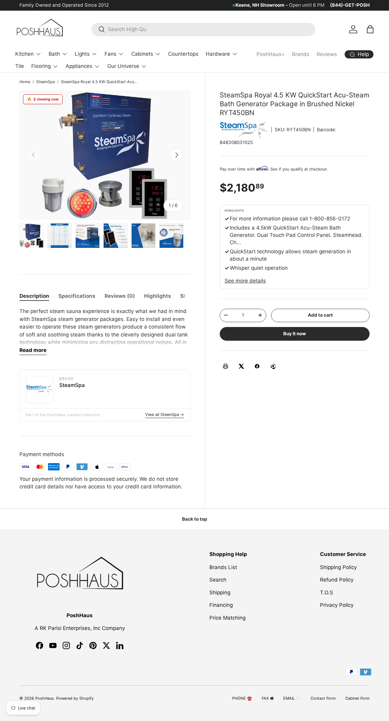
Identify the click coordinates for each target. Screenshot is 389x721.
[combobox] (203, 29)
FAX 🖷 (268, 698)
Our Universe (123, 66)
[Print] (225, 366)
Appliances (79, 66)
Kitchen (24, 54)
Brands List (223, 567)
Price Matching (227, 617)
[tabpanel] (104, 331)
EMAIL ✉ (292, 698)
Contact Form (323, 698)
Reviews (327, 54)
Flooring (41, 66)
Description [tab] (34, 296)
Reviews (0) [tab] (120, 296)
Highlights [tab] (157, 296)
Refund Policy (336, 580)
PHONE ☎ (242, 698)
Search (217, 580)
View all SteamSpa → (164, 414)
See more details (245, 280)
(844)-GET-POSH (350, 5)
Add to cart (320, 315)
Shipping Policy (338, 567)
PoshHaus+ (270, 54)
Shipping (219, 592)
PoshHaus (44, 698)
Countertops (183, 54)
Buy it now (294, 333)
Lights (82, 54)
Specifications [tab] (76, 296)
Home (24, 81)
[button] (370, 29)
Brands (300, 54)
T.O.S (326, 592)
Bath (54, 54)
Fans (110, 54)
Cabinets (142, 54)
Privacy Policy (336, 605)
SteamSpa (45, 81)
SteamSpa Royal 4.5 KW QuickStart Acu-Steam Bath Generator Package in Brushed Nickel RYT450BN (99, 81)
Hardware (218, 54)
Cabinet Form (357, 698)
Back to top (194, 519)
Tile (19, 66)
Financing (221, 605)
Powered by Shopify (75, 698)
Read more (32, 350)
